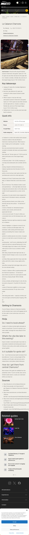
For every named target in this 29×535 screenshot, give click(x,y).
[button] (27, 510)
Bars (12, 16)
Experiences (5, 495)
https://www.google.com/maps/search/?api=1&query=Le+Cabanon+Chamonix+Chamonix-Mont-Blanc (16, 388)
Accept (14, 522)
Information (5, 500)
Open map (17, 128)
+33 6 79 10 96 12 (19, 125)
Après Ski (16, 16)
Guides (7, 16)
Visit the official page (20, 121)
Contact (4, 505)
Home (3, 16)
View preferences (14, 529)
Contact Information (20, 532)
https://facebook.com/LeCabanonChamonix (14, 384)
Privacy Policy (11, 532)
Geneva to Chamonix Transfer (10, 35)
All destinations (6, 489)
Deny (14, 525)
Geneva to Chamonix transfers (18, 309)
